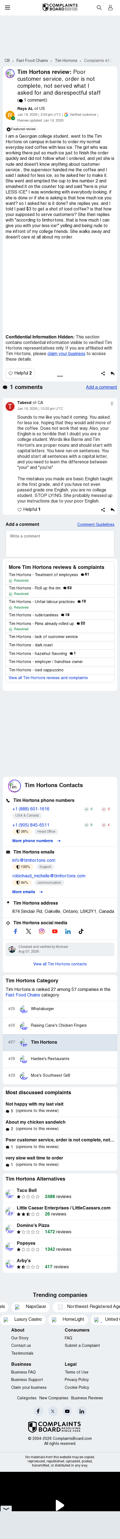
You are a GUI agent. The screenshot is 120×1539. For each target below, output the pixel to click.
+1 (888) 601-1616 (30, 809)
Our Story (19, 1338)
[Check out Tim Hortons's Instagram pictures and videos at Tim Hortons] (42, 931)
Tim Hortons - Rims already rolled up (47, 624)
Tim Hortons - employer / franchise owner (46, 662)
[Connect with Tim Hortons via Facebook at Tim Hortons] (15, 931)
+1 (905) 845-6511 (30, 825)
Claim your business (29, 1388)
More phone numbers (33, 841)
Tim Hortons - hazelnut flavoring (42, 654)
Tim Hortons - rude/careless (39, 615)
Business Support (27, 1380)
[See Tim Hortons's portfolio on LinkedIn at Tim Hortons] (68, 931)
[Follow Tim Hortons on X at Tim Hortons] (28, 931)
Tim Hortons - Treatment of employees (49, 575)
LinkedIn (82, 1411)
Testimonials (22, 1353)
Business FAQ (23, 1372)
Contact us (21, 1346)
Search (99, 7)
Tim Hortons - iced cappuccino (36, 670)
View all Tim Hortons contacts (60, 964)
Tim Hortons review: (44, 72)
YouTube (67, 1411)
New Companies (53, 1398)
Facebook (38, 1411)
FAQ (68, 1338)
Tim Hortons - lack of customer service (43, 637)
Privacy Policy (77, 1380)
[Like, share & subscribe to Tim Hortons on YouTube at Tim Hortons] (55, 931)
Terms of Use (76, 1372)
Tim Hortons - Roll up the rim (40, 588)
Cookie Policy (77, 1388)
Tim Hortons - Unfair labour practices (47, 602)
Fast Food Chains (23, 995)
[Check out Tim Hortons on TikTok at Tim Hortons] (81, 931)
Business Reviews (87, 1398)
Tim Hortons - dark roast (31, 645)
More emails (24, 892)
